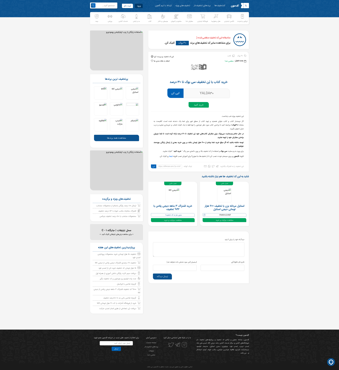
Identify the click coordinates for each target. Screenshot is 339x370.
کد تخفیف (220, 339)
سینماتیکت (245, 349)
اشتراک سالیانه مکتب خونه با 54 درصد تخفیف (117, 211)
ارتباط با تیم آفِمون (163, 5)
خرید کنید (199, 105)
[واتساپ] (209, 167)
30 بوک (182, 43)
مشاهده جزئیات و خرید (224, 220)
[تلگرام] (217, 167)
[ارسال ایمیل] (205, 167)
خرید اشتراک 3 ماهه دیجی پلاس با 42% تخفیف (172, 207)
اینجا (171, 156)
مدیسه (205, 346)
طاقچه (231, 349)
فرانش (220, 349)
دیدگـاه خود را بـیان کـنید (234, 239)
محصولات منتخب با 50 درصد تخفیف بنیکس (118, 216)
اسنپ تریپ (244, 346)
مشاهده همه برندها (116, 138)
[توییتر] (213, 167)
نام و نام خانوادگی (237, 262)
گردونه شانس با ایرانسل (126, 284)
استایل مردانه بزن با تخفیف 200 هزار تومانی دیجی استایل (224, 207)
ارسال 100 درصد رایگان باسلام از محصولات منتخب (116, 205)
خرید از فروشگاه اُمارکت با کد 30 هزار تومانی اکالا (116, 303)
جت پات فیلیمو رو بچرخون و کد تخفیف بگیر (118, 278)
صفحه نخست (151, 342)
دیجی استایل (215, 346)
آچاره (204, 349)
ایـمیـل (182, 262)
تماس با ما (151, 354)
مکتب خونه (212, 349)
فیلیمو (199, 346)
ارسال (116, 348)
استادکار (199, 349)
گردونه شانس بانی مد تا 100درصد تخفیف (119, 297)
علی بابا (199, 343)
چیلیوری (225, 346)
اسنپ (205, 343)
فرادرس (226, 349)
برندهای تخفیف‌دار (202, 5)
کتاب (229, 55)
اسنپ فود (234, 346)
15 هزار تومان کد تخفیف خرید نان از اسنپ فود (117, 268)
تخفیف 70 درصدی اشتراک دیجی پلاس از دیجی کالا (115, 262)
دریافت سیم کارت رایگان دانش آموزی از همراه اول (116, 273)
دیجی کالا (211, 343)
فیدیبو (238, 349)
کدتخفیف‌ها (219, 5)
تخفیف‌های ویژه (183, 5)
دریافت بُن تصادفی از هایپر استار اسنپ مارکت (117, 308)
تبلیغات (151, 350)
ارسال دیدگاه (162, 276)
